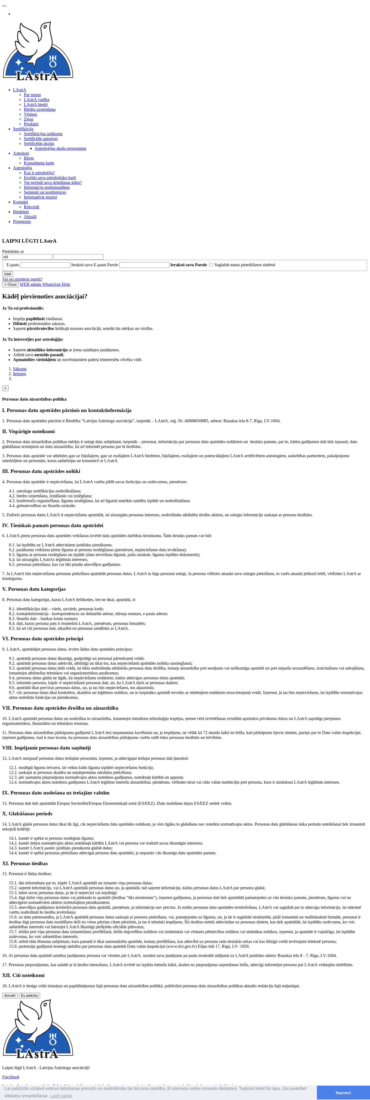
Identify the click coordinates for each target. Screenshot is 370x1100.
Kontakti (20, 202)
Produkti (31, 124)
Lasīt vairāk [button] (61, 1095)
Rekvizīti (31, 207)
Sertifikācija (23, 128)
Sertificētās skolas (39, 143)
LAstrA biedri (36, 104)
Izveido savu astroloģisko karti (50, 177)
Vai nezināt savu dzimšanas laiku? (53, 182)
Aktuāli (30, 216)
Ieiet (7, 274)
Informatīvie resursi (40, 197)
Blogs (29, 158)
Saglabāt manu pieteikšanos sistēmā (245, 264)
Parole (112, 264)
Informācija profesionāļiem (47, 187)
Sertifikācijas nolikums (43, 133)
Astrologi (21, 153)
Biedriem (21, 211)
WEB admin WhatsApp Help (45, 284)
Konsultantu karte (39, 163)
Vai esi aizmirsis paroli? (22, 279)
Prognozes (22, 221)
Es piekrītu (29, 996)
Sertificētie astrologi (41, 138)
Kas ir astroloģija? (39, 172)
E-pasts (13, 264)
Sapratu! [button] (343, 1093)
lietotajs (19, 373)
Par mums (32, 94)
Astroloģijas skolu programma (60, 148)
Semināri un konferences (45, 192)
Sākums (20, 368)
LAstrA (19, 89)
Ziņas (28, 119)
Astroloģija (22, 168)
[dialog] (185, 691)
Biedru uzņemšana (40, 109)
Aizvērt (9, 996)
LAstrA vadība (36, 99)
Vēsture (30, 114)
